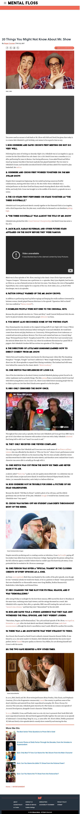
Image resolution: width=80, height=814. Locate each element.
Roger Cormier (9, 43)
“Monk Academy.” (45, 365)
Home (8, 786)
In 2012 (8, 713)
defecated (44, 317)
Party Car (21, 474)
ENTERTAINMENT (18, 786)
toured (42, 700)
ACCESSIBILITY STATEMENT (46, 805)
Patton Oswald (26, 304)
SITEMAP (59, 805)
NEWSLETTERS (43, 802)
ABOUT (15, 802)
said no (18, 167)
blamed (19, 641)
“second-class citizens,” (14, 607)
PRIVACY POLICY (62, 802)
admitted (69, 436)
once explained (17, 577)
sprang (44, 378)
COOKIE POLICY (17, 805)
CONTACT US (29, 802)
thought (44, 495)
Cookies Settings (30, 807)
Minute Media (36, 812)
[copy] (17, 47)
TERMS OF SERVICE (30, 805)
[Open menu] (5, 3)
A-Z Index (16, 807)
